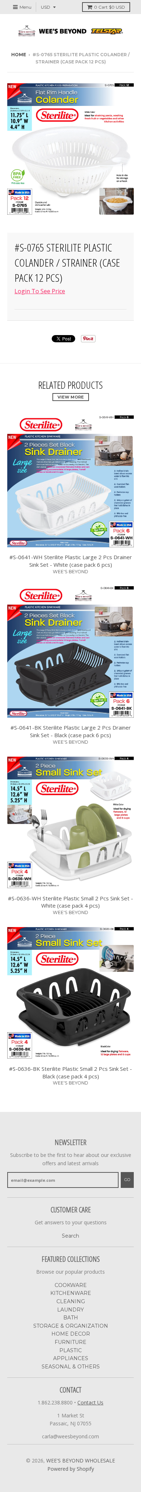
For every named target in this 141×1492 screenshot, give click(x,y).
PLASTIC (70, 1350)
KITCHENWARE (70, 1293)
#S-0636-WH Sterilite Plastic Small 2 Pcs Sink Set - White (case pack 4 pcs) (70, 902)
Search (70, 1236)
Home (18, 54)
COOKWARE (71, 1285)
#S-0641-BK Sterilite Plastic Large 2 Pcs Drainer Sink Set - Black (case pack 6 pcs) (70, 731)
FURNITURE (70, 1342)
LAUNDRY (70, 1309)
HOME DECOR (70, 1334)
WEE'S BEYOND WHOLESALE (80, 1460)
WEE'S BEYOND (70, 571)
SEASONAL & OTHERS (71, 1366)
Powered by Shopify (70, 1468)
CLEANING (70, 1301)
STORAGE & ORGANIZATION (70, 1326)
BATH (70, 1317)
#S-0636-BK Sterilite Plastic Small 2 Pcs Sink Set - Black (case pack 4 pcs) (70, 1072)
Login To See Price (39, 291)
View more (70, 397)
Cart (109, 7)
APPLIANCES (70, 1358)
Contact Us (90, 1402)
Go (127, 1179)
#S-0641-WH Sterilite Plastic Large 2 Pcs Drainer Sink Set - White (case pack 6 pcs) (70, 560)
